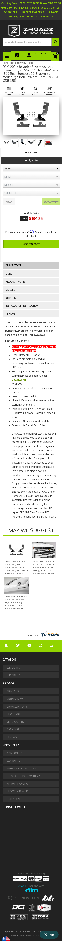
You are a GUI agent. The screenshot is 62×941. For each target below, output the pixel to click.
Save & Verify (50, 202)
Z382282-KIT (19, 379)
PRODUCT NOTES (16, 281)
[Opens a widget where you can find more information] (49, 935)
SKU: (27, 152)
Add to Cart (31, 243)
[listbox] (31, 168)
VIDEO (9, 273)
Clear (9, 202)
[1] (29, 253)
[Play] (48, 142)
